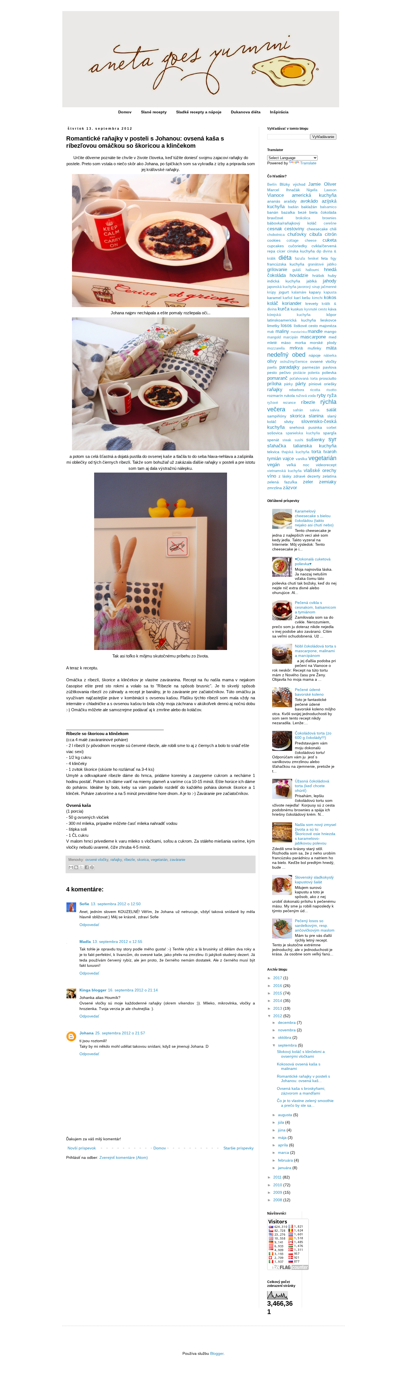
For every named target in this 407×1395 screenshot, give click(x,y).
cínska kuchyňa (301, 251)
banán (272, 212)
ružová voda (306, 396)
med (332, 337)
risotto (331, 390)
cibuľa (315, 234)
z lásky (285, 476)
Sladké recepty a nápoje (198, 112)
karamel (274, 297)
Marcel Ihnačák (283, 190)
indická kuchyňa (283, 281)
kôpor (331, 314)
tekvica (273, 452)
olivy (272, 361)
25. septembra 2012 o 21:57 (120, 1033)
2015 (278, 993)
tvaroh (329, 451)
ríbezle (129, 860)
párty (300, 383)
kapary (315, 292)
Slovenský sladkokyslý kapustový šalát (314, 879)
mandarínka (299, 331)
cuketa (329, 240)
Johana (86, 1033)
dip (318, 251)
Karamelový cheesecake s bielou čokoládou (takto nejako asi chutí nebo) (314, 518)
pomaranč (277, 378)
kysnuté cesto (315, 309)
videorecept (326, 465)
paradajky (289, 367)
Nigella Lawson (321, 190)
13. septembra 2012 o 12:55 (117, 941)
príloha (274, 383)
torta (316, 451)
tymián (274, 458)
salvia (314, 410)
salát (331, 409)
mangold (274, 337)
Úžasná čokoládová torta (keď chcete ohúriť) (312, 786)
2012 (278, 1016)
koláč (272, 303)
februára (286, 1160)
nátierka (330, 356)
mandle (315, 331)
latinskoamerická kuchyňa (291, 320)
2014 (278, 1000)
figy (333, 259)
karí (297, 297)
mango (330, 331)
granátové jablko (322, 264)
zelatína (329, 476)
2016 (278, 985)
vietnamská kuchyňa (284, 471)
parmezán (311, 367)
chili (333, 229)
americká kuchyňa (314, 195)
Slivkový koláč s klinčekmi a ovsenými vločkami (301, 1054)
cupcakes (275, 246)
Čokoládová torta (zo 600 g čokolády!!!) (313, 735)
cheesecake (317, 229)
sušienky (315, 439)
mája (283, 1137)
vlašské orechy (320, 470)
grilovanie (277, 269)
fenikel (313, 259)
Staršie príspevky (238, 1148)
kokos (330, 297)
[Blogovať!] (76, 867)
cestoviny (294, 228)
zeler (308, 481)
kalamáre (299, 292)
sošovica (274, 433)
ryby (321, 395)
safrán (298, 410)
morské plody (323, 342)
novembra (287, 1030)
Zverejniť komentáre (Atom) (123, 1157)
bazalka (288, 212)
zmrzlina (274, 488)
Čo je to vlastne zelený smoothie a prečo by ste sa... (305, 1103)
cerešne (330, 223)
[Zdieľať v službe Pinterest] (92, 867)
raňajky (116, 860)
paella (272, 367)
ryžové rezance (281, 403)
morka (300, 342)
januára (285, 1168)
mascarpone (313, 337)
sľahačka (276, 445)
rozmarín (275, 395)
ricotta (315, 390)
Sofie (84, 904)
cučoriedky (297, 246)
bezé (302, 212)
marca (284, 1152)
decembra (287, 1022)
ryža (331, 395)
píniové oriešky (322, 384)
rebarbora (296, 390)
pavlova (329, 367)
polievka (329, 372)
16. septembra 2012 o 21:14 (133, 990)
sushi (299, 440)
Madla (85, 941)
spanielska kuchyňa (303, 433)
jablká (311, 281)
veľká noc (298, 465)
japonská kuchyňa (281, 287)
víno (271, 476)
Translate (308, 163)
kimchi (317, 298)
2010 (278, 1185)
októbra (285, 1037)
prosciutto (327, 378)
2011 (278, 1177)
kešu (306, 297)
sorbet (331, 428)
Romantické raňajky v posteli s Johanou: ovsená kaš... (303, 1078)
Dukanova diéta (246, 112)
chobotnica (276, 235)
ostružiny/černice (293, 362)
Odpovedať (89, 924)
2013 (278, 1008)
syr (332, 439)
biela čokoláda (322, 212)
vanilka (301, 459)
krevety (311, 303)
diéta (285, 257)
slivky (288, 421)
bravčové (275, 218)
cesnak (274, 228)
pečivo (285, 372)
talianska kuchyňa (314, 445)
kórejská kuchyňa (288, 315)
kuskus (297, 309)
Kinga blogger (92, 990)
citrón (330, 234)
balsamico (328, 207)
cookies (273, 240)
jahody (329, 281)
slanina (316, 416)
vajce (288, 458)
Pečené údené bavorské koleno (309, 692)
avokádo (309, 201)
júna (282, 1130)
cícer (281, 251)
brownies (329, 218)
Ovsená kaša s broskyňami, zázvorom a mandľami (301, 1090)
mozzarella (276, 348)
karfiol (287, 298)
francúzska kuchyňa (285, 264)
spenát (273, 440)
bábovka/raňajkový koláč (291, 223)
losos (286, 325)
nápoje (315, 355)
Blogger (216, 1353)
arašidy (290, 201)
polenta (314, 373)
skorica (143, 860)
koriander (292, 303)
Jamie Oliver (322, 184)
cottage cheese (301, 241)
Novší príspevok (82, 1148)
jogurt (284, 292)
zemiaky (327, 481)
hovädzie (299, 275)
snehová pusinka (305, 427)
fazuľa (300, 259)
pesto (272, 372)
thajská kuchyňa (295, 452)
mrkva (296, 348)
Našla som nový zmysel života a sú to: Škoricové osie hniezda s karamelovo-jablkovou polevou (315, 833)
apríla (283, 1145)
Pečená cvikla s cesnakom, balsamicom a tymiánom (315, 607)
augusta (285, 1115)
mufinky (314, 348)
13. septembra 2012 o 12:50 (116, 904)
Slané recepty (154, 112)
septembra (288, 1045)
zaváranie (177, 860)
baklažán (309, 207)
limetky (273, 325)
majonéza (327, 325)
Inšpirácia (279, 112)
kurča (283, 309)
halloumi (312, 270)
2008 (278, 1200)
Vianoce (275, 195)
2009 (278, 1192)
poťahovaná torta (303, 379)
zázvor (290, 487)
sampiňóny (276, 416)
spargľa (329, 433)
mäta (331, 348)
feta (324, 258)
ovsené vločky (96, 860)
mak (270, 332)
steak (286, 440)
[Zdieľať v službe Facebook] (86, 867)
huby (332, 275)
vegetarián (159, 860)
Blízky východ (292, 184)
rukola (289, 395)
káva (332, 309)
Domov (125, 112)
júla (281, 1122)
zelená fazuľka (282, 482)
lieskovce (328, 320)
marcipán (290, 337)
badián (293, 207)
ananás (273, 201)
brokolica (303, 218)
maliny (282, 331)
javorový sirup (308, 287)
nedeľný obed (286, 354)
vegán (273, 464)
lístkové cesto (306, 325)
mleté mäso (279, 342)
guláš (296, 270)
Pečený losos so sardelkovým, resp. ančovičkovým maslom (314, 925)
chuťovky (296, 234)
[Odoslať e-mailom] (71, 867)
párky (288, 384)
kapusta (330, 292)
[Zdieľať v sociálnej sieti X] (81, 867)
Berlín (272, 185)
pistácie (299, 373)
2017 (278, 978)
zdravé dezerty (307, 476)
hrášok (318, 275)
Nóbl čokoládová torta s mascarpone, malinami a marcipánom (315, 651)
